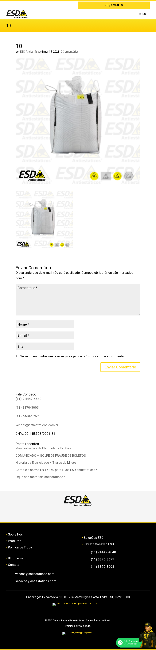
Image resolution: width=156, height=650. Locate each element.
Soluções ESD (93, 538)
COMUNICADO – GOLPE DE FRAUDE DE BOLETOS (51, 455)
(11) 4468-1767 (27, 416)
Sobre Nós (15, 534)
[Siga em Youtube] (112, 513)
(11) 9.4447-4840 (28, 399)
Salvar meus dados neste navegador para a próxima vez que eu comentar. (72, 356)
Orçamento (114, 4)
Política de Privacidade (77, 625)
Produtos (14, 541)
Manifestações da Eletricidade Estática (44, 448)
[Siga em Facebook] (66, 513)
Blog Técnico (17, 558)
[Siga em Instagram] (9, 5)
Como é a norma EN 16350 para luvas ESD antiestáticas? (56, 470)
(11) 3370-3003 (27, 407)
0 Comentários (70, 51)
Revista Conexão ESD (99, 544)
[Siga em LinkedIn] (15, 5)
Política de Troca (20, 547)
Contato (14, 565)
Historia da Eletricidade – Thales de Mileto (46, 462)
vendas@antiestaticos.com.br (37, 425)
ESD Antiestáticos (31, 51)
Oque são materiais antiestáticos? (40, 477)
